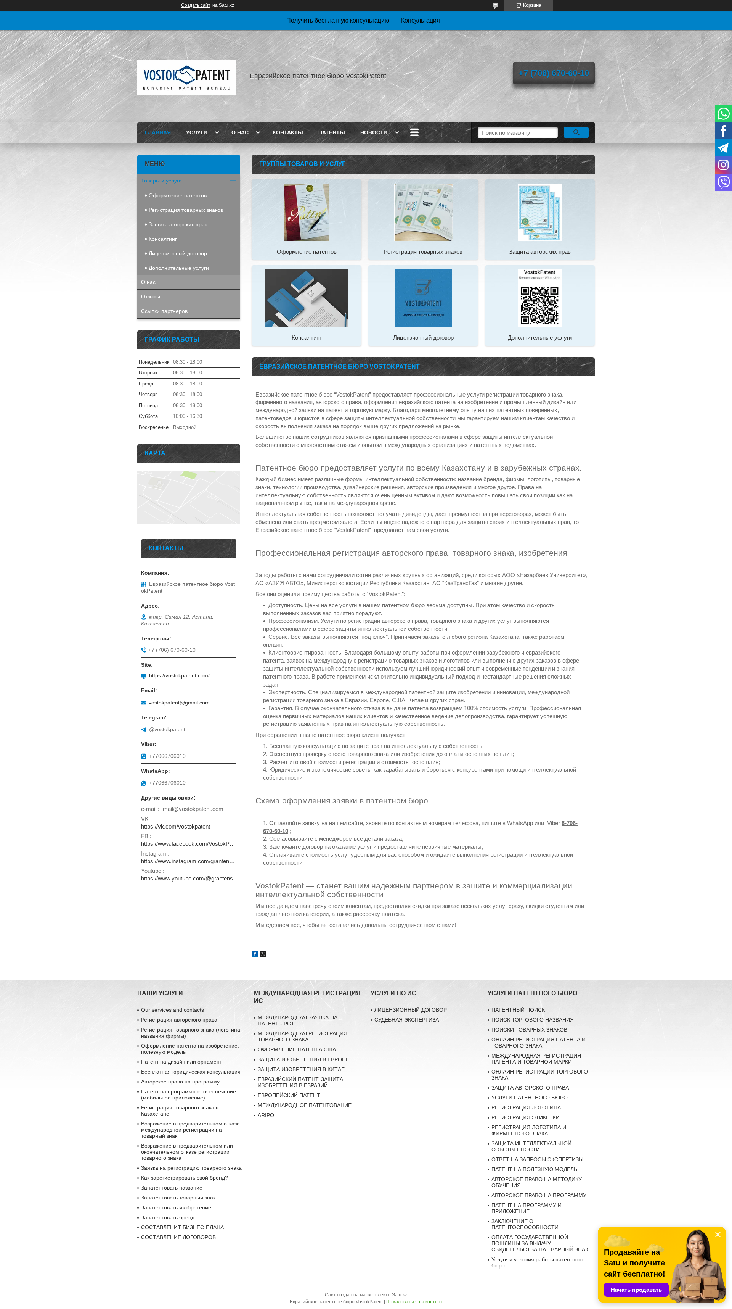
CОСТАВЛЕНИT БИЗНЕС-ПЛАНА (182, 1227)
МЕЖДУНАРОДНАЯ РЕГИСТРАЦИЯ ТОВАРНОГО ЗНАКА (302, 1036)
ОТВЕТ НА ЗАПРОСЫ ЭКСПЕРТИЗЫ (537, 1159)
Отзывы (150, 296)
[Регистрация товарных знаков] (423, 211)
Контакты (288, 132)
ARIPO (266, 1115)
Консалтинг (306, 337)
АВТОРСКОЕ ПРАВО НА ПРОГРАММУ (538, 1195)
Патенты (331, 132)
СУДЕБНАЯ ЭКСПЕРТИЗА (406, 1020)
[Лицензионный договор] (423, 297)
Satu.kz (399, 1295)
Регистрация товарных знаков (423, 251)
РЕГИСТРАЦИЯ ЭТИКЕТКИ (525, 1117)
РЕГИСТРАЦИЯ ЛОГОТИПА (526, 1107)
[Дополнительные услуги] (540, 297)
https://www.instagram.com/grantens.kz (188, 861)
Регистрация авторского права (179, 1020)
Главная (158, 132)
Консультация (420, 20)
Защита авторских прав (540, 251)
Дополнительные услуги (540, 337)
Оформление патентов (307, 251)
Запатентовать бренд (167, 1217)
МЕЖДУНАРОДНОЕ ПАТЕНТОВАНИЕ (305, 1105)
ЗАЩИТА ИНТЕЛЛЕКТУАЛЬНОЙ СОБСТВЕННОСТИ (531, 1146)
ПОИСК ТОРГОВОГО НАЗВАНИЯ (532, 1020)
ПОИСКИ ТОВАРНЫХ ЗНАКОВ (529, 1030)
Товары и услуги (161, 180)
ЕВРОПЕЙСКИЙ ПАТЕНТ (289, 1095)
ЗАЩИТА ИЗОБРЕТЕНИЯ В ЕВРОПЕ (303, 1059)
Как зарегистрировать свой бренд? (184, 1178)
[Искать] (576, 132)
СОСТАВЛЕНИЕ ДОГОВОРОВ (178, 1237)
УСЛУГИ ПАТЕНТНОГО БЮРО (529, 1098)
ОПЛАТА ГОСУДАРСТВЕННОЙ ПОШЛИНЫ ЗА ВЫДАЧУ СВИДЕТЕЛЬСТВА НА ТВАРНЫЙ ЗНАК (539, 1243)
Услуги (196, 132)
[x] (263, 954)
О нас (240, 132)
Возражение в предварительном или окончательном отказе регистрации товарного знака (187, 1152)
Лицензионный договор (423, 337)
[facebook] (255, 954)
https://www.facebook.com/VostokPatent (188, 843)
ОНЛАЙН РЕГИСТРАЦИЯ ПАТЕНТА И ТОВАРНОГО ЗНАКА (538, 1043)
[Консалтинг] (306, 297)
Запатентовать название (171, 1188)
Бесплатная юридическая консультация (191, 1072)
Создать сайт (195, 5)
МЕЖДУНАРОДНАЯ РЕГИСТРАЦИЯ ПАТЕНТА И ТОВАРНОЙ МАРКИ (536, 1059)
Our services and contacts (172, 1010)
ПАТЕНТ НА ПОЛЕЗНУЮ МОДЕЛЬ (534, 1169)
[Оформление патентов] (306, 211)
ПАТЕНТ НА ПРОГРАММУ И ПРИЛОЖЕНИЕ (526, 1208)
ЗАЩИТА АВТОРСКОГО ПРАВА (530, 1088)
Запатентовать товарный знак (178, 1198)
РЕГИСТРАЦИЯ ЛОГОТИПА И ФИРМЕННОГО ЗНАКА (528, 1130)
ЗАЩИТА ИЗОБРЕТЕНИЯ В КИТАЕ (301, 1069)
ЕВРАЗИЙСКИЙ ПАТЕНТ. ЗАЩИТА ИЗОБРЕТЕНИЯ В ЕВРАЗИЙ (300, 1082)
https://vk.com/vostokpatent (175, 826)
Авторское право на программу (180, 1081)
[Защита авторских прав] (540, 211)
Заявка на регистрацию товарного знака (191, 1168)
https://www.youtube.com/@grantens (187, 878)
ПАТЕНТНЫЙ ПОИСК (518, 1010)
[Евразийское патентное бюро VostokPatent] (186, 76)
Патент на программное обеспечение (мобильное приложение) (188, 1094)
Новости (373, 132)
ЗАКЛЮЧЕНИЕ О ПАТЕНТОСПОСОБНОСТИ (525, 1224)
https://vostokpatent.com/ (179, 675)
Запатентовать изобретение (176, 1207)
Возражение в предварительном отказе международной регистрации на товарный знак (190, 1129)
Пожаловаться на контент (414, 1301)
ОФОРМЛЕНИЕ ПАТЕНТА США (297, 1049)
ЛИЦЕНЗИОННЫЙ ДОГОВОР (410, 1010)
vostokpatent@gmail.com (179, 703)
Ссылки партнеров (164, 311)
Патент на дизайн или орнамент (181, 1062)
